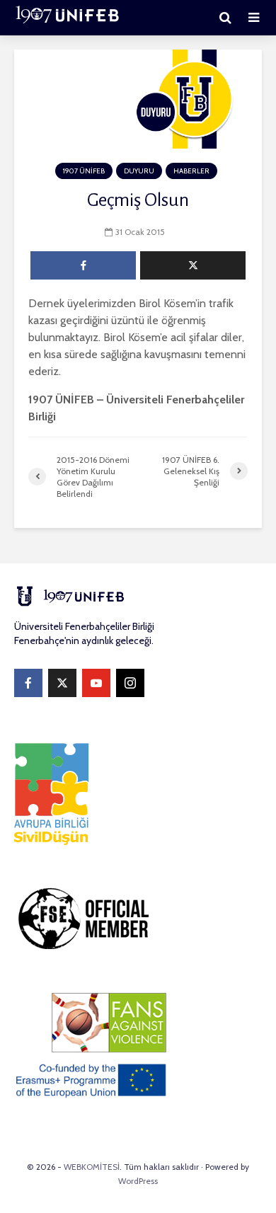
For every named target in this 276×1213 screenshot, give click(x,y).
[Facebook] (28, 683)
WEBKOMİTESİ (92, 1166)
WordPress (138, 1180)
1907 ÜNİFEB (84, 171)
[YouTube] (96, 683)
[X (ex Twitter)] (62, 683)
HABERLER (191, 171)
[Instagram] (130, 683)
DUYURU (139, 171)
